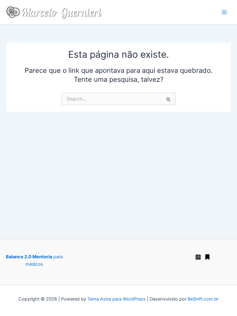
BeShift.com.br (203, 299)
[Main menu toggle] (224, 12)
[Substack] (207, 257)
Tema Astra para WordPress (116, 299)
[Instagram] (198, 257)
